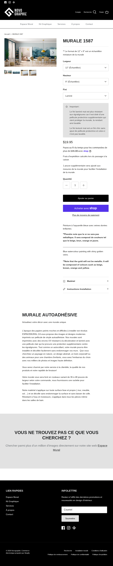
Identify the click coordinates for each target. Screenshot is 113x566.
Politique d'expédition (99, 554)
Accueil (7, 34)
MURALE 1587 (17, 34)
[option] (30, 52)
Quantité (67, 179)
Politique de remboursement (58, 554)
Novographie (16, 551)
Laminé (68, 96)
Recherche (68, 551)
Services (61, 24)
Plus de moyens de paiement (85, 215)
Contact (89, 24)
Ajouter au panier (86, 198)
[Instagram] (10, 2)
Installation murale (81, 551)
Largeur (67, 61)
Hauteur (67, 75)
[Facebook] (5, 2)
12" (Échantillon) (73, 67)
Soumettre (70, 518)
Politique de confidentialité (80, 554)
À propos (75, 24)
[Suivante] (53, 52)
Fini (65, 89)
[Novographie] (15, 12)
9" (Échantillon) (72, 81)
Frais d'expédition (71, 156)
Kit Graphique (45, 24)
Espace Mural (26, 24)
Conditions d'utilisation (99, 551)
